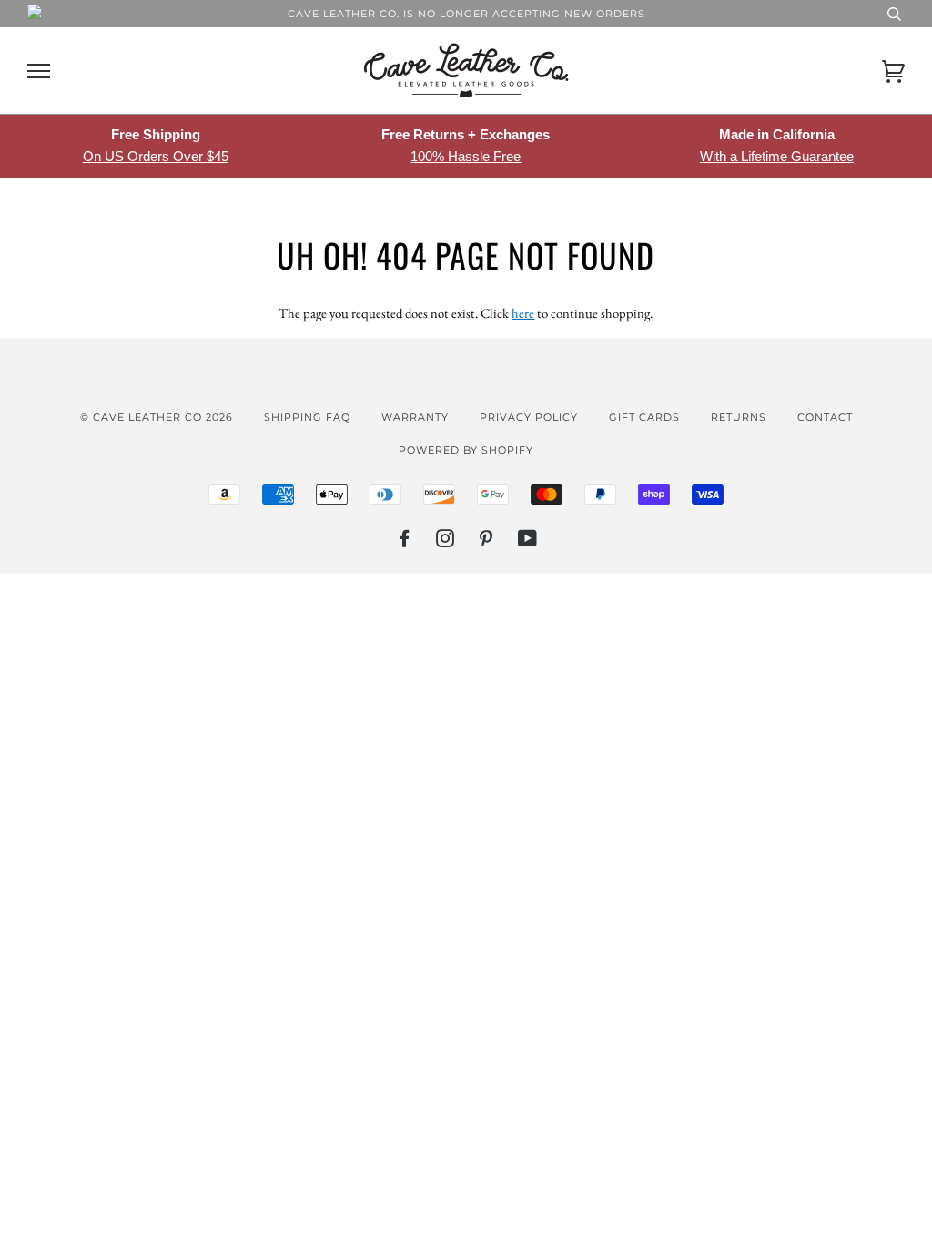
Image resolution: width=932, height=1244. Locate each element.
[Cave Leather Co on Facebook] (404, 541)
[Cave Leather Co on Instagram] (445, 541)
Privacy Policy (529, 417)
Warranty (415, 417)
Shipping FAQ (307, 417)
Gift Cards (644, 417)
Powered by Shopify (466, 450)
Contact (825, 417)
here (523, 312)
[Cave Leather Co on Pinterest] (486, 541)
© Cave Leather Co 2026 (156, 417)
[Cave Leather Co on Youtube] (528, 541)
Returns (738, 417)
